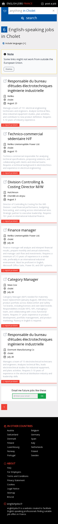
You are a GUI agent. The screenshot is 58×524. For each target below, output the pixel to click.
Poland (34, 451)
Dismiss (9, 69)
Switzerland (12, 434)
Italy (33, 442)
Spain (33, 438)
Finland (10, 442)
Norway (11, 451)
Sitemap (11, 492)
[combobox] (33, 10)
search (31, 17)
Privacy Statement (16, 480)
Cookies (11, 484)
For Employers (14, 472)
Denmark (11, 438)
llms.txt (10, 496)
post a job (50, 3)
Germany (35, 434)
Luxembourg (13, 447)
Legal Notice (13, 488)
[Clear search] (53, 10)
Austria (10, 430)
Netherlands (37, 447)
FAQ (9, 467)
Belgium (35, 430)
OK (42, 396)
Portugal (11, 455)
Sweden (35, 455)
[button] (14, 43)
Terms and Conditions (17, 476)
